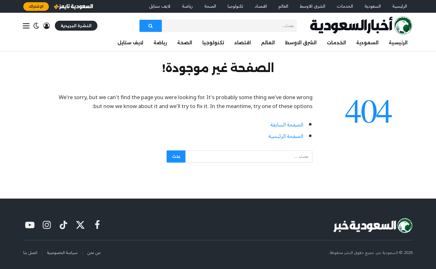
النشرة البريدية (76, 25)
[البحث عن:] (248, 156)
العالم (283, 6)
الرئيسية (399, 6)
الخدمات (345, 6)
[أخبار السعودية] (361, 26)
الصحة (210, 6)
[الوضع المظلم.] (36, 26)
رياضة (187, 6)
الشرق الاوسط (312, 6)
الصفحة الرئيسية (285, 136)
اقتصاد (261, 6)
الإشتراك (36, 6)
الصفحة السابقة (286, 124)
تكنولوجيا (235, 6)
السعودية (373, 6)
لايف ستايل (159, 6)
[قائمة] (26, 26)
